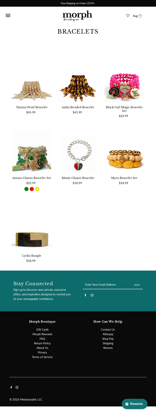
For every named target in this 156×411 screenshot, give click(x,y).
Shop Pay (108, 338)
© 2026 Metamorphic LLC (26, 399)
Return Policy (42, 343)
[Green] (26, 189)
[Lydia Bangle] (32, 225)
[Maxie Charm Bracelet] (78, 147)
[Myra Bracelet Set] (124, 147)
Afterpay (108, 334)
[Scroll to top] (148, 403)
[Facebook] (85, 295)
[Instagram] (92, 295)
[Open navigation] (17, 15)
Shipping (108, 343)
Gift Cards (42, 329)
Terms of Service (42, 357)
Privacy (42, 352)
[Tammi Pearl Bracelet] (32, 76)
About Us (42, 347)
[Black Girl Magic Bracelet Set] (124, 76)
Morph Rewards (42, 334)
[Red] (32, 189)
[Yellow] (37, 189)
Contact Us (108, 329)
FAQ (42, 338)
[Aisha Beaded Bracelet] (78, 76)
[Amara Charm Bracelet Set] (32, 147)
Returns (108, 347)
